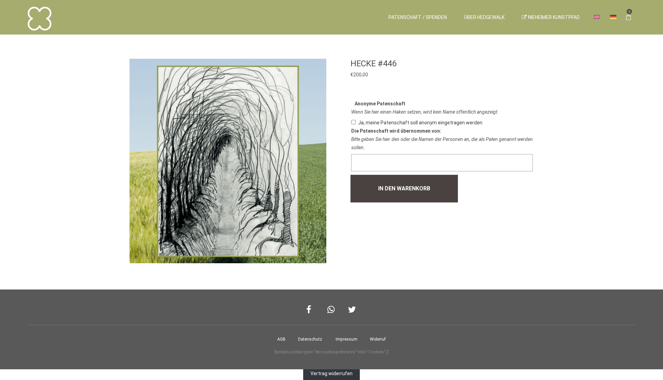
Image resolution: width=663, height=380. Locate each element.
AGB (281, 339)
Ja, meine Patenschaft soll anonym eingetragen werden (420, 122)
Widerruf (378, 339)
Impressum (346, 339)
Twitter (352, 309)
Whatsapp (331, 309)
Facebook (310, 309)
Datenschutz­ (310, 339)
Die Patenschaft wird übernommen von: (396, 131)
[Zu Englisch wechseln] (596, 17)
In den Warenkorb (404, 188)
